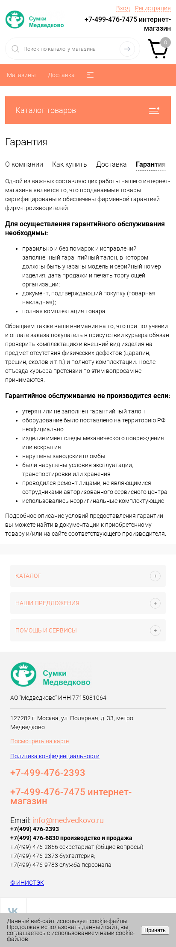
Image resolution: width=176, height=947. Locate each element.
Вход (123, 8)
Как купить (69, 164)
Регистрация (153, 8)
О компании (24, 164)
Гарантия (151, 164)
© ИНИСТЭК (27, 882)
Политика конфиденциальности (55, 756)
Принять (155, 930)
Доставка (61, 75)
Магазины (21, 75)
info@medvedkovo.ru (68, 820)
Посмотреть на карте (39, 741)
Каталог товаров (45, 110)
